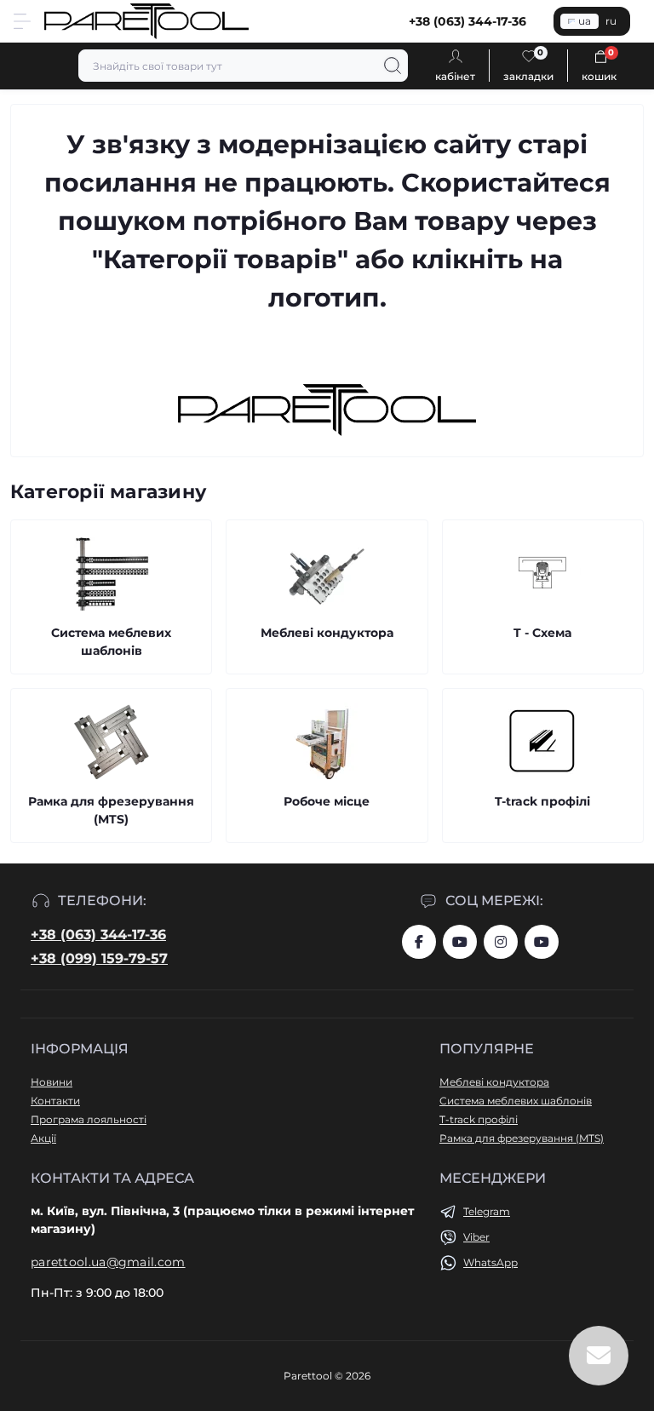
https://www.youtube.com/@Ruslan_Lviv (542, 942)
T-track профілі (478, 1119)
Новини (51, 1081)
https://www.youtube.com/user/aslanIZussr (460, 942)
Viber (476, 1236)
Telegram (486, 1211)
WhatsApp (490, 1262)
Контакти (55, 1100)
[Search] (392, 65)
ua (584, 20)
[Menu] (22, 21)
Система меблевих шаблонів (515, 1100)
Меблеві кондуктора (494, 1081)
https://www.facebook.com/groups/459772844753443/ (419, 942)
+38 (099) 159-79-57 (99, 958)
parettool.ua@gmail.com (108, 1262)
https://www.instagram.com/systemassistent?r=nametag (501, 942)
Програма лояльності (88, 1119)
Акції (43, 1138)
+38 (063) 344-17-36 (98, 934)
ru (611, 20)
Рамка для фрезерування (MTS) (521, 1138)
